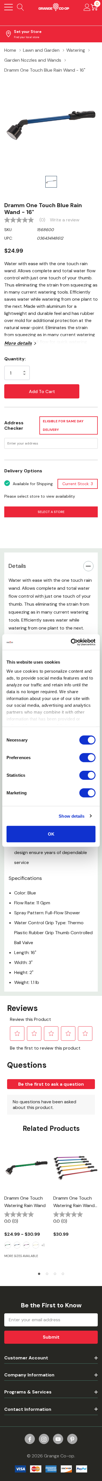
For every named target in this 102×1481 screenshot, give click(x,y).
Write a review (64, 220)
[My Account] (87, 7)
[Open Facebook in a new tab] (30, 1439)
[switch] (87, 757)
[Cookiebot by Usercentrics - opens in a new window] (71, 642)
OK (51, 834)
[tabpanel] (26, 1205)
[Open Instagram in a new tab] (44, 1439)
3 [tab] (55, 1274)
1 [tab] (39, 1274)
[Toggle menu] (8, 7)
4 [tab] (63, 1274)
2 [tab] (47, 1274)
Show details (71, 815)
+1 (42, 1245)
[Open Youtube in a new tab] (58, 1439)
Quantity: (15, 359)
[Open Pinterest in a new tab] (72, 1439)
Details (17, 566)
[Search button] (20, 7)
